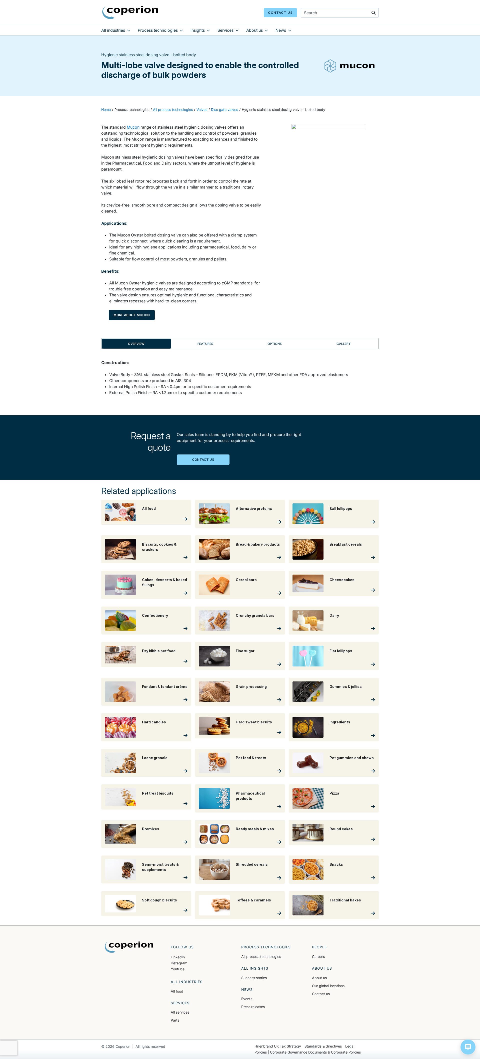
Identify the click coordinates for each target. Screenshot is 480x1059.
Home (106, 109)
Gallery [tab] (343, 344)
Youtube (177, 969)
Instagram (179, 963)
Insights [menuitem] (197, 30)
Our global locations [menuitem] (328, 986)
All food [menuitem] (177, 991)
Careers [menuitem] (318, 956)
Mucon (133, 127)
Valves (201, 109)
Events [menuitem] (246, 999)
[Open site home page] (130, 12)
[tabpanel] (240, 381)
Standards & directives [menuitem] (323, 1046)
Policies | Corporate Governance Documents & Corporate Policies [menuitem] (307, 1052)
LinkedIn (178, 957)
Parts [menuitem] (175, 1020)
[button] (468, 1047)
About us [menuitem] (254, 30)
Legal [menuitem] (349, 1046)
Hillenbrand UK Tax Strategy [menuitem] (277, 1046)
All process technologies (173, 109)
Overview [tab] (136, 344)
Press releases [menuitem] (253, 1007)
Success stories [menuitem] (254, 978)
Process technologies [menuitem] (158, 30)
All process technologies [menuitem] (261, 956)
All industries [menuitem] (113, 30)
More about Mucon (132, 315)
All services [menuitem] (180, 1012)
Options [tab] (275, 344)
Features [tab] (205, 344)
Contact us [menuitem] (321, 994)
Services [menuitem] (226, 30)
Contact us (280, 12)
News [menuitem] (281, 30)
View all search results (331, 40)
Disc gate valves (224, 109)
